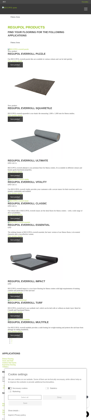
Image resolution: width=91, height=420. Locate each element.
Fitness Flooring (8, 359)
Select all (24, 397)
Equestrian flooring (9, 365)
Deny (59, 397)
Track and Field (7, 361)
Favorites (85, 2)
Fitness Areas (15, 42)
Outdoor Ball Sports (9, 363)
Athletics (5, 367)
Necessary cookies (20, 388)
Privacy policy (20, 415)
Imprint (10, 415)
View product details (15, 61)
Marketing (16, 391)
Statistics (53, 388)
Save (25, 403)
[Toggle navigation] (86, 9)
